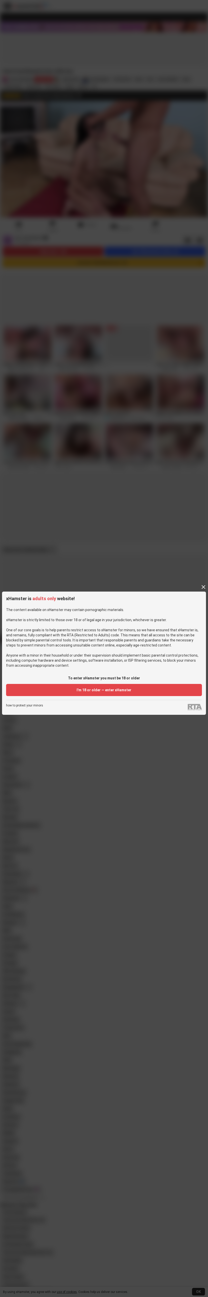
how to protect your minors (24, 705)
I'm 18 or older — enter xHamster (104, 690)
